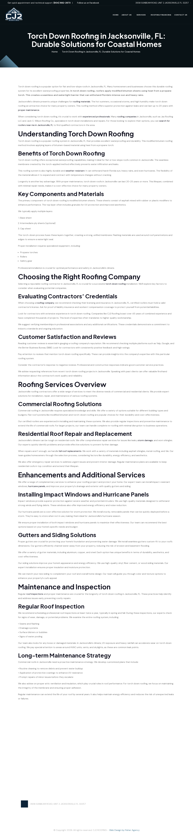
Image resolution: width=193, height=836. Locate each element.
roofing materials (81, 101)
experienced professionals (96, 116)
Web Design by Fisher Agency (124, 830)
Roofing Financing (161, 15)
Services (141, 15)
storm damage (145, 440)
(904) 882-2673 (62, 3)
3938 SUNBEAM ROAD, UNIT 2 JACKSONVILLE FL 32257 (58, 803)
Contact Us (180, 15)
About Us (127, 15)
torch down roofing (116, 283)
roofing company (45, 302)
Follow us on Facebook (88, 2)
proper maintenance (28, 110)
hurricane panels (36, 486)
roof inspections (34, 593)
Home (116, 15)
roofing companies (126, 116)
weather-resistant (75, 170)
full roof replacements (70, 451)
